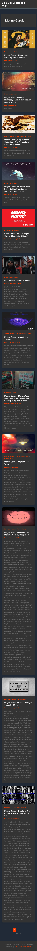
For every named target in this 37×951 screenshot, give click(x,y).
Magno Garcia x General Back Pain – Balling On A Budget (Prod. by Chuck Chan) (17, 189)
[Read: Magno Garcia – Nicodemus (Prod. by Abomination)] (18, 39)
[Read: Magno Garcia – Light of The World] (18, 443)
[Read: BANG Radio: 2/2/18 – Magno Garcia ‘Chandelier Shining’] (18, 218)
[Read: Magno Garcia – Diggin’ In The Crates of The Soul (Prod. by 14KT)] (18, 795)
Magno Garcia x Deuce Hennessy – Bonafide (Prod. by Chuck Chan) (17, 99)
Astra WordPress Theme (23, 947)
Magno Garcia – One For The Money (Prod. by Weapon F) (16, 533)
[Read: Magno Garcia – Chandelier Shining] (18, 321)
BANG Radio (8, 230)
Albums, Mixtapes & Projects (13, 136)
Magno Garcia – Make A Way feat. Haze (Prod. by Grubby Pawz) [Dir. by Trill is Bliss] (16, 398)
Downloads (25, 456)
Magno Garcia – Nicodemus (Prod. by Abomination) (16, 56)
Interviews (15, 230)
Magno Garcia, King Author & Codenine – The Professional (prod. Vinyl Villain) (16, 142)
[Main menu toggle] (33, 4)
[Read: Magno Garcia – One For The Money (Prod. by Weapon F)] (18, 516)
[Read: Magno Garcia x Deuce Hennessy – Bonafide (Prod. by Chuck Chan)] (18, 81)
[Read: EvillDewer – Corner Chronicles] (18, 265)
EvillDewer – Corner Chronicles (17, 280)
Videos (15, 277)
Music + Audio (8, 52)
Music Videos (8, 277)
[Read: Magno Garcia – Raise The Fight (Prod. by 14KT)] (18, 687)
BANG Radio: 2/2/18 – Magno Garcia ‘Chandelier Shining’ (16, 234)
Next (18, 933)
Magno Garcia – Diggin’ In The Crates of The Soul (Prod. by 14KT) (17, 813)
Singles (16, 52)
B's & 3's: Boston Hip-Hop (14, 4)
